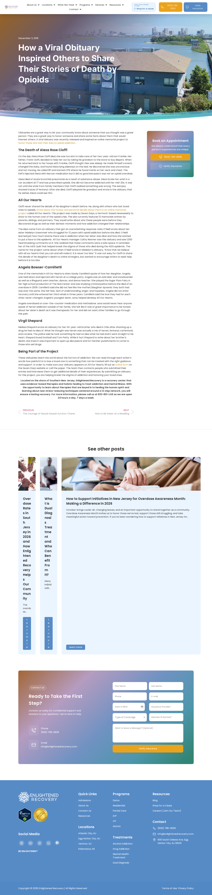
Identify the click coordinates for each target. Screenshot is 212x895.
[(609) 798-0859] (34, 730)
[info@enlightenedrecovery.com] (34, 745)
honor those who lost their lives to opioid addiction (46, 143)
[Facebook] (57, 842)
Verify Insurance (148, 748)
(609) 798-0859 (50, 732)
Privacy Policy (186, 888)
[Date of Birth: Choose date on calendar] (142, 706)
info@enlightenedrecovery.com (59, 746)
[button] (33, 5)
